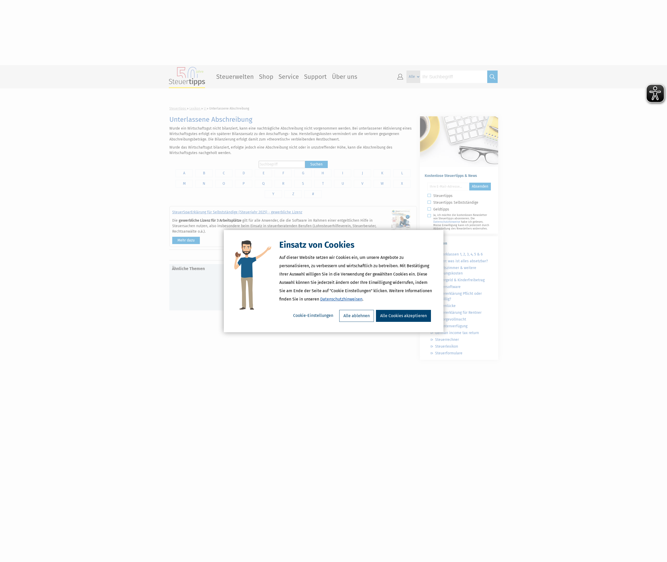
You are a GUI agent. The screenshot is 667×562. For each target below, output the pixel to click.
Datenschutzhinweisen (341, 299)
